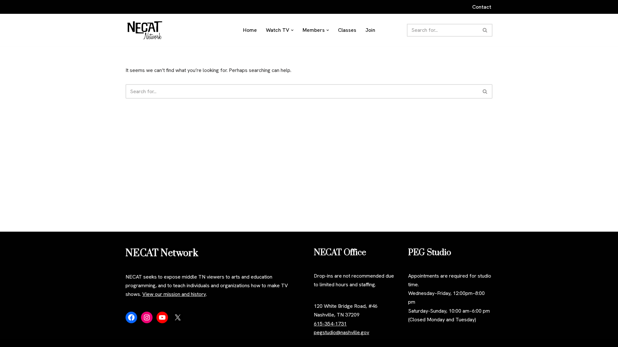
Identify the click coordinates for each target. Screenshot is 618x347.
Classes (347, 30)
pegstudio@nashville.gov (341, 332)
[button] (292, 30)
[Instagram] (147, 317)
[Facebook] (131, 317)
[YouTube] (162, 317)
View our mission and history (174, 294)
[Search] (485, 30)
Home (250, 30)
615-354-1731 (330, 323)
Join (370, 30)
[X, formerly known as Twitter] (177, 317)
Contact (481, 7)
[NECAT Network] (145, 30)
